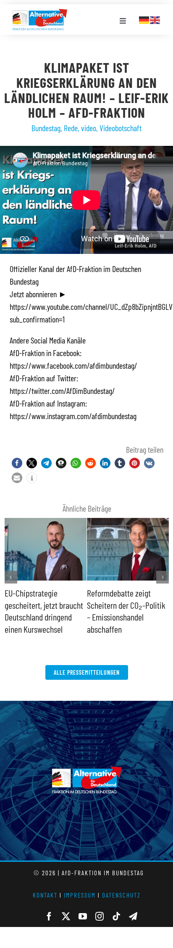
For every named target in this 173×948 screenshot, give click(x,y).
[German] (144, 19)
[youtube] (83, 916)
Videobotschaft (121, 128)
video (88, 128)
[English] (155, 19)
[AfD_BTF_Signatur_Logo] (40, 13)
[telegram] (133, 916)
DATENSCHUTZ (121, 895)
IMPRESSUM (80, 895)
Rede (71, 128)
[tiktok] (116, 916)
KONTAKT (45, 895)
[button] (17, 463)
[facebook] (49, 916)
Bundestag (45, 128)
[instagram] (99, 916)
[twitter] (66, 916)
